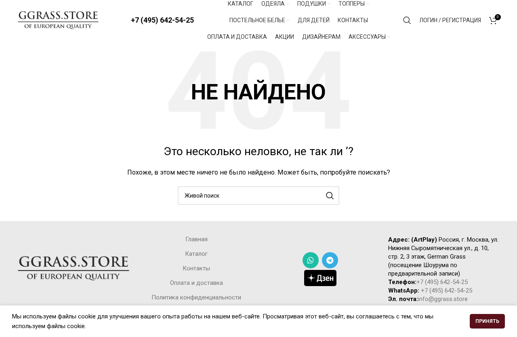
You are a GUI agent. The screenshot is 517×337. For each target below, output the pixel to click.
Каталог (196, 253)
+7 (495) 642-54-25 (162, 20)
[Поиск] (407, 20)
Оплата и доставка (196, 282)
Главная (196, 239)
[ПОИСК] (330, 195)
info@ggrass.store (443, 299)
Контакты (196, 268)
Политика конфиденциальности (196, 297)
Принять (487, 321)
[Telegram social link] (330, 260)
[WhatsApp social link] (311, 260)
